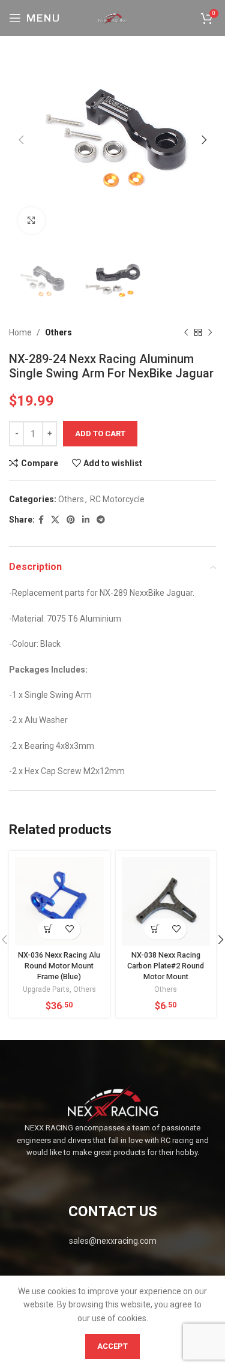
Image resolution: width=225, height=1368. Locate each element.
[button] (48, 929)
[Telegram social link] (101, 520)
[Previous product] (186, 333)
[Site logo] (113, 17)
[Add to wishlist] (69, 929)
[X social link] (55, 520)
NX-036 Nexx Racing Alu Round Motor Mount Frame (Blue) (59, 965)
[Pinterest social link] (71, 520)
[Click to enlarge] (31, 220)
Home (20, 332)
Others (58, 332)
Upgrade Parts (46, 989)
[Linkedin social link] (86, 520)
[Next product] (210, 333)
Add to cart (100, 433)
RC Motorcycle (117, 499)
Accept (112, 1346)
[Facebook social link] (41, 520)
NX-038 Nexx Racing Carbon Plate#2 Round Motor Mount (165, 965)
